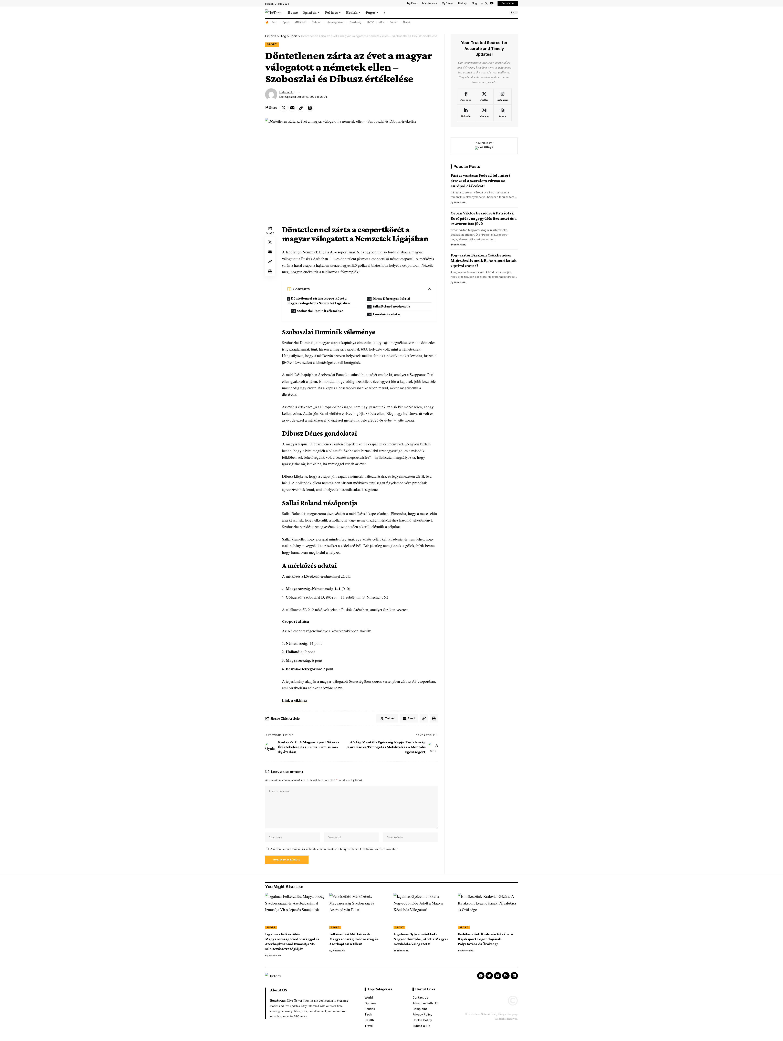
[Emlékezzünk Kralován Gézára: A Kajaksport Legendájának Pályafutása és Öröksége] (488, 911)
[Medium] (484, 113)
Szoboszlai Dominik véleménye (320, 311)
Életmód (316, 22)
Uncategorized (335, 22)
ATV (381, 22)
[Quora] (502, 113)
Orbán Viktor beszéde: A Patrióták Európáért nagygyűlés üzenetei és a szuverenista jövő (484, 218)
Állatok (406, 22)
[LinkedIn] (466, 113)
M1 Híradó (300, 22)
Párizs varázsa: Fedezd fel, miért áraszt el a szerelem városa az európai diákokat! (480, 180)
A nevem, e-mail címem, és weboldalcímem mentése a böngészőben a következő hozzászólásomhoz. (334, 849)
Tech (274, 22)
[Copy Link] (301, 108)
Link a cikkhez (294, 700)
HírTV (370, 22)
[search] (505, 12)
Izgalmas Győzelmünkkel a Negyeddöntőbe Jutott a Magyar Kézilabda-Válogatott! (421, 939)
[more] (384, 12)
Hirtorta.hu (286, 92)
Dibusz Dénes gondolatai (391, 299)
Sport (286, 22)
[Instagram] (502, 96)
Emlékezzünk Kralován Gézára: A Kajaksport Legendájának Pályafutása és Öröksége (485, 939)
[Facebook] (482, 3)
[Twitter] (486, 3)
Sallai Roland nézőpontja (391, 306)
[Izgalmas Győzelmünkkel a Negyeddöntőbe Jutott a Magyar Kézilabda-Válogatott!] (424, 911)
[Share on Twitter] (284, 108)
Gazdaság (356, 22)
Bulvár (393, 22)
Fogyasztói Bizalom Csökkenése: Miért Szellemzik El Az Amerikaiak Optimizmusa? (484, 260)
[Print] (310, 108)
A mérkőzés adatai (386, 314)
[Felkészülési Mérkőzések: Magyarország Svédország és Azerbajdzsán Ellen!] (359, 911)
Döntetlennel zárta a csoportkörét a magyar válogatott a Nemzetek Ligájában (318, 300)
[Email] (292, 108)
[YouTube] (491, 3)
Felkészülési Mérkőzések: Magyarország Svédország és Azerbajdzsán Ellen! (353, 939)
